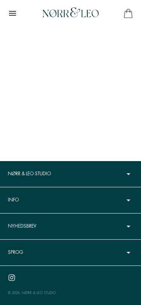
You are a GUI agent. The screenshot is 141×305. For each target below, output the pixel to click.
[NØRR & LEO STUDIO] (70, 13)
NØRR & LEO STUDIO (39, 293)
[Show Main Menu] (12, 13)
